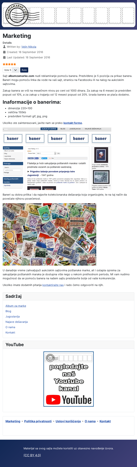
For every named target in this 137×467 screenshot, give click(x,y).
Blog (8, 311)
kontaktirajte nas (53, 285)
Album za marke (16, 305)
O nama (10, 327)
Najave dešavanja (17, 321)
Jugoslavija (13, 316)
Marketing (13, 421)
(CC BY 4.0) (32, 455)
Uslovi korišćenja (68, 421)
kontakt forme (72, 123)
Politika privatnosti (38, 421)
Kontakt (10, 332)
